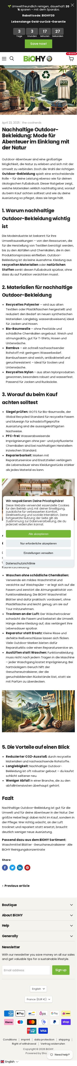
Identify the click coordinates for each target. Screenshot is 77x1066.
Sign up (61, 970)
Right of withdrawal (24, 1044)
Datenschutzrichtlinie (20, 563)
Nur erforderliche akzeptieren (38, 543)
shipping (64, 1039)
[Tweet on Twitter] (12, 868)
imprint (25, 1039)
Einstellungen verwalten (38, 552)
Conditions (10, 1039)
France (36, 999)
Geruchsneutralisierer (21, 672)
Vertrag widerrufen (53, 1044)
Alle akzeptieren (38, 533)
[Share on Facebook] (5, 868)
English (36, 989)
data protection (44, 1039)
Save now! (38, 43)
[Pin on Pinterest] (27, 868)
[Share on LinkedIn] (20, 868)
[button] (9, 1061)
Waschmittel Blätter (17, 844)
